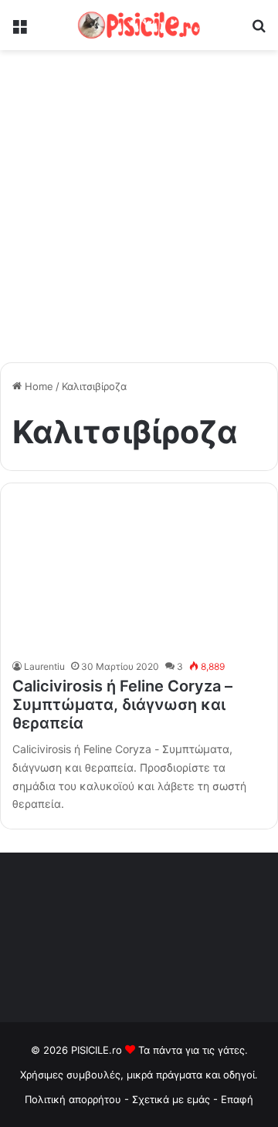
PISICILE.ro (98, 1050)
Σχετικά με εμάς (172, 1099)
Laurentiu (44, 666)
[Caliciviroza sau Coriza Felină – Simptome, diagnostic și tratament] (138, 575)
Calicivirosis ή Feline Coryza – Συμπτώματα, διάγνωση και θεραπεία (122, 704)
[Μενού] (19, 31)
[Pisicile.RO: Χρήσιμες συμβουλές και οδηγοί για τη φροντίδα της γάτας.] (139, 25)
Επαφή (237, 1099)
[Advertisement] (139, 212)
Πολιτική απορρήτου (73, 1099)
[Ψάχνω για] (258, 31)
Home (37, 386)
